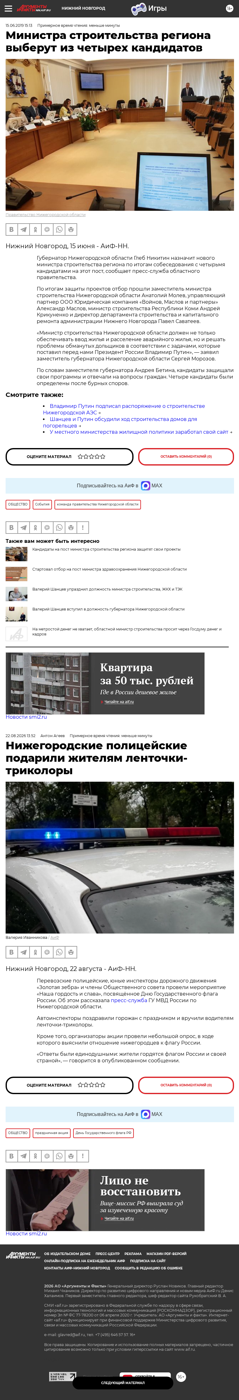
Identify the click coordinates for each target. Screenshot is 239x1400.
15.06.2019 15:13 (19, 25)
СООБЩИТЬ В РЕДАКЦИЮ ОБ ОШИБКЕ (149, 1268)
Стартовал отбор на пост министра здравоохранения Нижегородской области (109, 569)
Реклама (133, 1254)
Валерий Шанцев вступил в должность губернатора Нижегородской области (108, 609)
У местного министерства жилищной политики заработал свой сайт (139, 432)
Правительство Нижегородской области (46, 214)
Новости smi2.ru (26, 717)
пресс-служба (129, 1000)
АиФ (54, 937)
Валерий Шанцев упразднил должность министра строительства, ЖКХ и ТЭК (107, 589)
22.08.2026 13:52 (20, 735)
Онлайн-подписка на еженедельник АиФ (84, 1261)
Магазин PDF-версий (166, 1254)
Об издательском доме (67, 1254)
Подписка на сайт (148, 1261)
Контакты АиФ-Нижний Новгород (77, 1268)
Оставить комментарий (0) (186, 457)
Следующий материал (123, 1383)
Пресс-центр (108, 1254)
